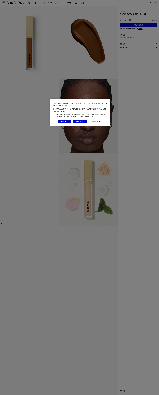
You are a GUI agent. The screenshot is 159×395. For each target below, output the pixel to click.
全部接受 (64, 122)
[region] (80, 112)
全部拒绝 (79, 122)
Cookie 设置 (95, 122)
